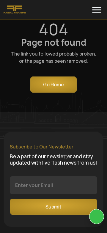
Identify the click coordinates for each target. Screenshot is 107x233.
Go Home (53, 84)
